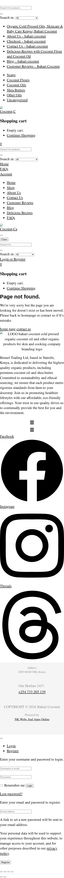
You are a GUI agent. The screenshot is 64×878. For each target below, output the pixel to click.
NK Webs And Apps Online (32, 719)
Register (5, 862)
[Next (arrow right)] (5, 876)
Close (4, 239)
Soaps (11, 74)
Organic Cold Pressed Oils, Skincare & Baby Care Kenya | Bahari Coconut (35, 28)
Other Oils (14, 94)
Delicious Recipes (20, 212)
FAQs (11, 217)
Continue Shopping (21, 135)
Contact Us (15, 197)
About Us (14, 192)
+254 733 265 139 (32, 691)
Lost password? (11, 793)
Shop (11, 187)
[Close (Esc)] (12, 871)
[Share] (8, 871)
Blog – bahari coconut (23, 61)
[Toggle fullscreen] (5, 871)
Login (29, 785)
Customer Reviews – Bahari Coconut (33, 66)
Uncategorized (17, 99)
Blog (10, 207)
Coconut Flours (18, 79)
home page (8, 328)
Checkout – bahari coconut (26, 41)
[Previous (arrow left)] (1, 876)
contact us (23, 328)
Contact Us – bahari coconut (27, 46)
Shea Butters (16, 90)
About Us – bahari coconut (26, 36)
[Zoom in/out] (1, 871)
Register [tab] (13, 750)
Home (11, 182)
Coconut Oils (16, 84)
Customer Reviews (20, 202)
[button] (1, 143)
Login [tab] (11, 745)
